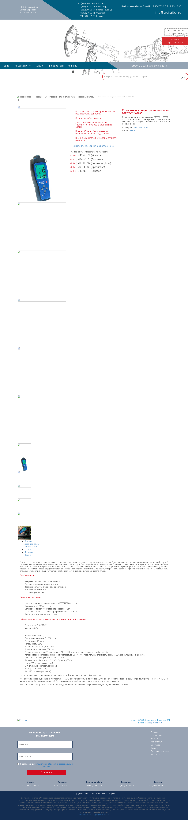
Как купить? (156, 742)
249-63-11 (80, 170)
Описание (28, 541)
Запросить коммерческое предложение (94, 146)
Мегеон (132, 130)
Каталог (40, 65)
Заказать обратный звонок (175, 41)
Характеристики (31, 544)
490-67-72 (80, 155)
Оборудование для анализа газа (60, 97)
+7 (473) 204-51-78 (86, 3)
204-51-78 (80, 159)
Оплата (27, 549)
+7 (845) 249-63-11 (86, 13)
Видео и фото (30, 547)
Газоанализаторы (86, 97)
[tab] (96, 541)
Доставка (28, 552)
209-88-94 (80, 163)
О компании (156, 735)
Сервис (27, 555)
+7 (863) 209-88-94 (86, 10)
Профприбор (25, 97)
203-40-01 (80, 167)
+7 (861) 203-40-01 (86, 7)
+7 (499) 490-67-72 (30, 785)
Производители (56, 65)
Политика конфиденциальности (94, 814)
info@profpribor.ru (168, 12)
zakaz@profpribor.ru (153, 723)
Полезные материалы (161, 751)
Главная (6, 65)
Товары (38, 97)
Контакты (72, 65)
